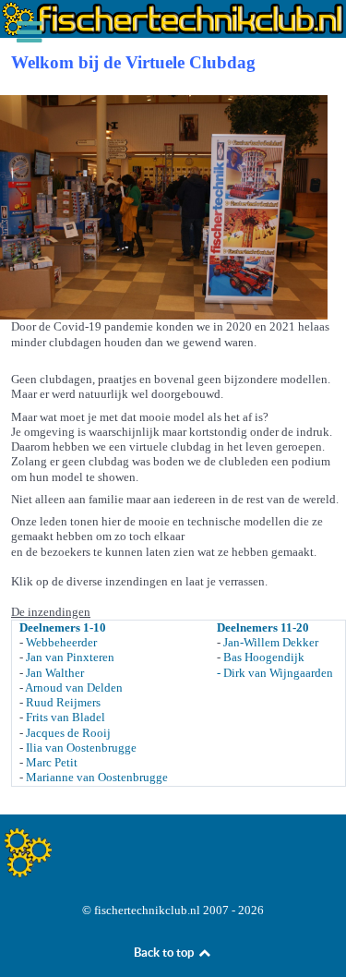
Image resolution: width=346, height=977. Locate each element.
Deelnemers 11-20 (263, 627)
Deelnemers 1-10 (62, 627)
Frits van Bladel (65, 717)
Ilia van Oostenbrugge (81, 747)
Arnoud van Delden (74, 687)
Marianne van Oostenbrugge (97, 777)
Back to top (165, 952)
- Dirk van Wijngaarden (275, 673)
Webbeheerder (61, 642)
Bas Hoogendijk (263, 657)
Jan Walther (55, 673)
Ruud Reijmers (63, 702)
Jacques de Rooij (68, 733)
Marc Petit (52, 762)
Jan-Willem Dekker (270, 642)
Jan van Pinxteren (70, 657)
